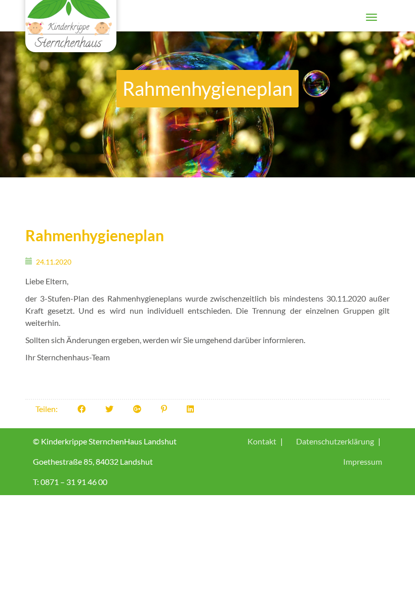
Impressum (362, 461)
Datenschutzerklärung (335, 441)
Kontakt (261, 441)
